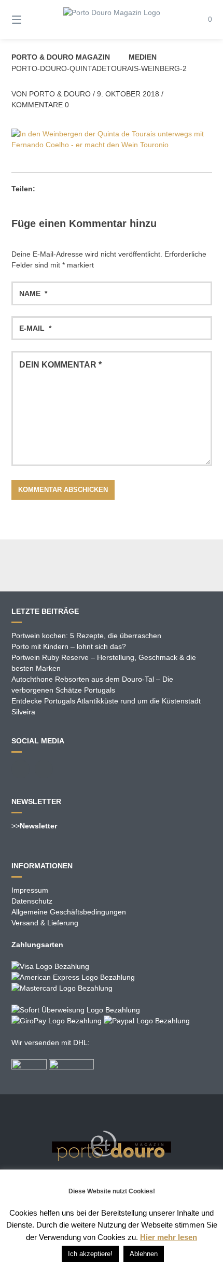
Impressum (29, 890)
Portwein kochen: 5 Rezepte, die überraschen (86, 635)
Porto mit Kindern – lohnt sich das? (68, 646)
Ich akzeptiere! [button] (90, 1254)
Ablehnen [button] (144, 1254)
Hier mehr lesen (168, 1237)
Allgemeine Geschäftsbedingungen (68, 912)
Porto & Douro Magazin (60, 57)
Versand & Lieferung (44, 923)
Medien (143, 57)
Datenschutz (31, 901)
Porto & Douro (60, 94)
